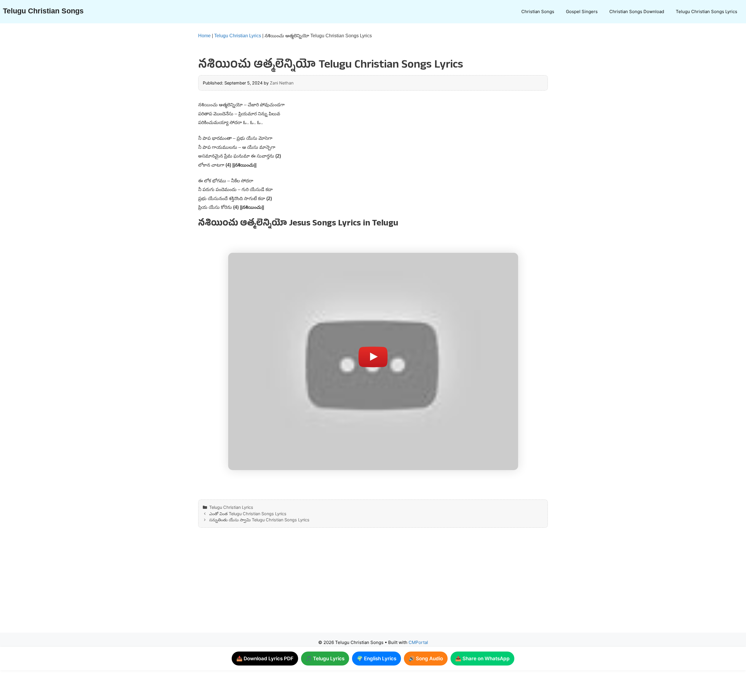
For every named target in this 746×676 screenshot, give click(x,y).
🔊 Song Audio (426, 658)
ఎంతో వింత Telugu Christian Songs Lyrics (247, 513)
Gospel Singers (582, 11)
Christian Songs (537, 11)
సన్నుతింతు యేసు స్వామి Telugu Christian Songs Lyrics (259, 519)
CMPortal (418, 642)
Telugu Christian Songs (43, 11)
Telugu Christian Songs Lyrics (706, 11)
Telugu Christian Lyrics (237, 35)
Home (204, 35)
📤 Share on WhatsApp (482, 658)
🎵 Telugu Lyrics (325, 658)
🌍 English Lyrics (376, 658)
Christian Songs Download (636, 11)
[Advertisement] (361, 586)
